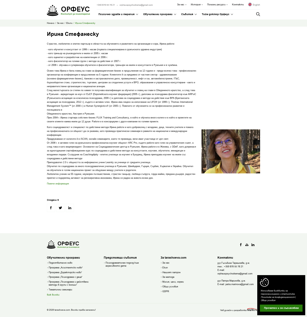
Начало (50, 23)
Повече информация (58, 183)
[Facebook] (241, 245)
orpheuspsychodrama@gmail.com (136, 5)
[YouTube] (247, 245)
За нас (60, 23)
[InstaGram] (253, 245)
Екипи (69, 23)
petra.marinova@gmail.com (239, 284)
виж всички (53, 294)
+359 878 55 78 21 (106, 5)
